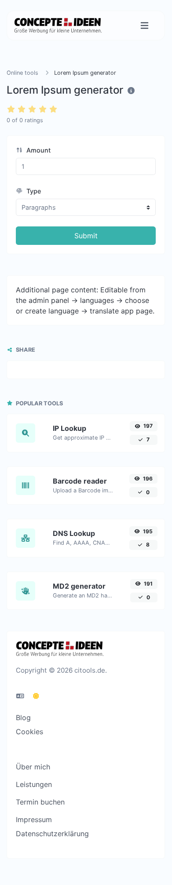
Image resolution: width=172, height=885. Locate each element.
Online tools (22, 72)
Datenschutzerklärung (52, 833)
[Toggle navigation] (144, 25)
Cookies (29, 731)
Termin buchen (40, 802)
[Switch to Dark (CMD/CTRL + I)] (36, 696)
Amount (38, 150)
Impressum (34, 819)
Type (33, 191)
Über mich (33, 766)
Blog (23, 717)
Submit (86, 235)
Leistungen (34, 784)
